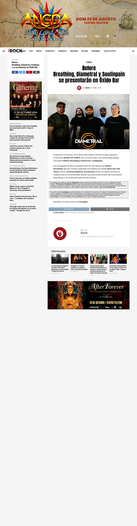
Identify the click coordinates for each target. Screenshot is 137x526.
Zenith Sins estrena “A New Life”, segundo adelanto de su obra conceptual (21, 148)
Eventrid (83, 201)
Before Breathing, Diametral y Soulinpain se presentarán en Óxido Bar (25, 65)
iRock (87, 88)
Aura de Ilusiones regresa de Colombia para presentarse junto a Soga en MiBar (23, 128)
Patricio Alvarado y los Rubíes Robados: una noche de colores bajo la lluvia (23, 179)
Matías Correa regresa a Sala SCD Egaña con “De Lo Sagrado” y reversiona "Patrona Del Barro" (22, 188)
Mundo (23, 51)
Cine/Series (74, 51)
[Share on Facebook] (15, 72)
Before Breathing (71, 213)
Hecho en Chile (17, 166)
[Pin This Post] (29, 72)
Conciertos (62, 51)
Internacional (17, 154)
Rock (14, 144)
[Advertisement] (89, 333)
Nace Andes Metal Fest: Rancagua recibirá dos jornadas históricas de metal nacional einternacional (22, 138)
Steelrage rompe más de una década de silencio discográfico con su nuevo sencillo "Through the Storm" (23, 208)
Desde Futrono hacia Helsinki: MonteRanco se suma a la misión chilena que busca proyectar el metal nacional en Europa (22, 159)
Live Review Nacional (19, 176)
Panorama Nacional (15, 123)
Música (39, 51)
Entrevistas (49, 51)
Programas (96, 51)
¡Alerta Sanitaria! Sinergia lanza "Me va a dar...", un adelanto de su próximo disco (23, 198)
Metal (17, 59)
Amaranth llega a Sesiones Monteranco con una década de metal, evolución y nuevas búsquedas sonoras (23, 170)
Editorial (84, 51)
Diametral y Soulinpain (86, 213)
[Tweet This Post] (22, 72)
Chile (31, 51)
